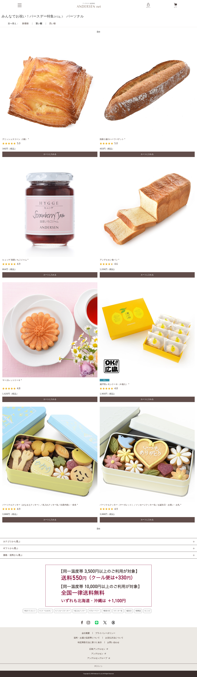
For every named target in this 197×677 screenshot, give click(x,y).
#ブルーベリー (94, 611)
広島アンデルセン (97, 649)
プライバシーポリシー (105, 633)
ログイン (148, 7)
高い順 (52, 23)
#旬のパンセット (30, 611)
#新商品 (138, 611)
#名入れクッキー (79, 611)
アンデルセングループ (97, 658)
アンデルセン (97, 653)
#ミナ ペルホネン (45, 611)
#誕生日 (129, 611)
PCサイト (98, 666)
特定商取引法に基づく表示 (90, 642)
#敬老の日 (106, 611)
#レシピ (147, 611)
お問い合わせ (113, 642)
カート (175, 7)
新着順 (25, 23)
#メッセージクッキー (62, 611)
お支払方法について (114, 638)
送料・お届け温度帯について (87, 638)
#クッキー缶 (118, 611)
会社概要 (86, 633)
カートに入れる (49, 154)
